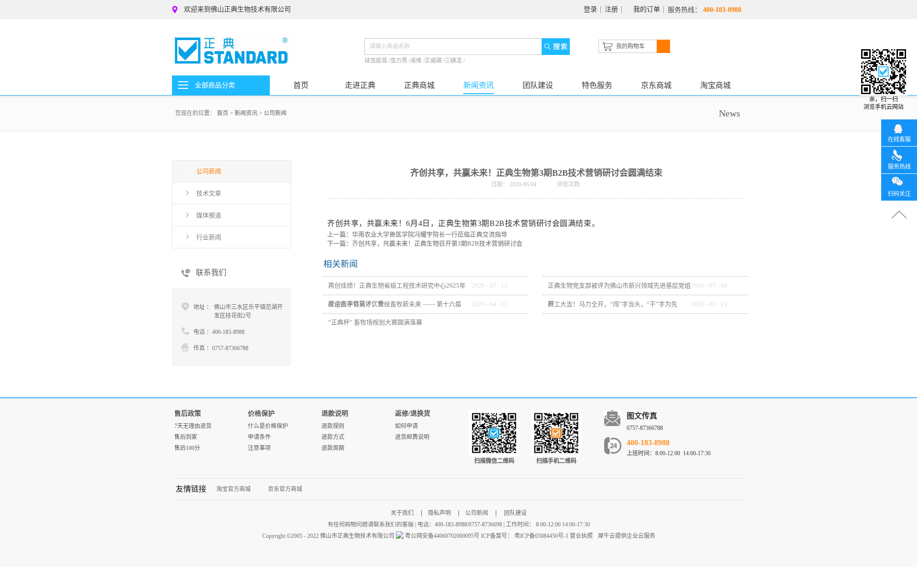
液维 (416, 60)
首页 (301, 85)
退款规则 (332, 426)
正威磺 (434, 60)
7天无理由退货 (193, 426)
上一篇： (417, 234)
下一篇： (424, 243)
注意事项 (259, 448)
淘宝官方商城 (233, 489)
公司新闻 (275, 113)
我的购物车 (630, 46)
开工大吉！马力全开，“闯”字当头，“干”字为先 (612, 304)
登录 (590, 9)
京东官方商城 (285, 489)
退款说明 (334, 413)
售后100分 (187, 448)
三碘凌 (454, 60)
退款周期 (332, 448)
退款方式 (332, 437)
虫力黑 (399, 60)
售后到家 (185, 437)
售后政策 (187, 413)
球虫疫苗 (376, 60)
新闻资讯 (246, 113)
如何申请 (406, 426)
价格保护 (261, 413)
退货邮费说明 (412, 437)
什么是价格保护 (268, 426)
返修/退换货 (412, 413)
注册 (611, 9)
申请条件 (259, 437)
